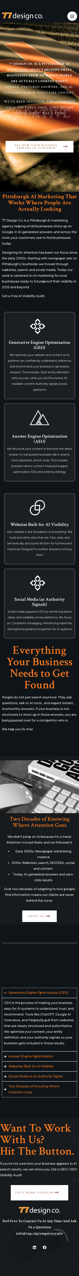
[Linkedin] (34, 1247)
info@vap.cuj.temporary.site (39, 1233)
